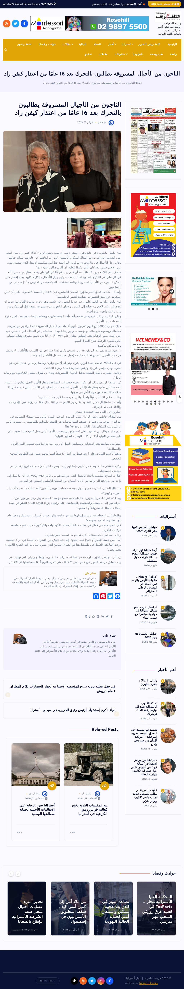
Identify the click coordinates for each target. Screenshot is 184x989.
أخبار (111, 48)
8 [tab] (143, 406)
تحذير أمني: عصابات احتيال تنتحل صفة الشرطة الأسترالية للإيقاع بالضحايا (70, 916)
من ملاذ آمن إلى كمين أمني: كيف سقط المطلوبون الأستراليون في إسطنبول (115, 916)
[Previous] (11, 877)
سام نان (102, 126)
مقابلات (103, 58)
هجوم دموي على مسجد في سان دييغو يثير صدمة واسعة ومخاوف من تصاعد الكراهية (27, 916)
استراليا (126, 48)
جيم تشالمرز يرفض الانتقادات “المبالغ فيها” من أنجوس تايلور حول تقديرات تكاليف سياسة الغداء (144, 771)
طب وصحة (156, 58)
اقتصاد (97, 48)
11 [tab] (159, 408)
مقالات (67, 48)
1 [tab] (157, 313)
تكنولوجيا (138, 58)
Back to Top (46, 985)
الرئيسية (172, 48)
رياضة (173, 58)
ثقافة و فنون (24, 48)
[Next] (18, 877)
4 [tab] (159, 406)
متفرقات (120, 58)
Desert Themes (148, 987)
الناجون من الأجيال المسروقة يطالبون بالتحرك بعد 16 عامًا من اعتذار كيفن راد (90, 87)
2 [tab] (153, 313)
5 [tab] (155, 406)
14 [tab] (147, 408)
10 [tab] (134, 406)
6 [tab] (151, 406)
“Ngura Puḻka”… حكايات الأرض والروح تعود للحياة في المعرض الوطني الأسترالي (144, 588)
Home (138, 87)
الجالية (82, 48)
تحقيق (88, 58)
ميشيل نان (86, 798)
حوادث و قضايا (47, 48)
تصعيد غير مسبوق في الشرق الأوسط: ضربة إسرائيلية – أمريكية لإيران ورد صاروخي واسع (144, 741)
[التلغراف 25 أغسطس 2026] (153, 144)
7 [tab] (147, 406)
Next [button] (171, 294)
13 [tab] (151, 408)
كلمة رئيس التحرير (149, 48)
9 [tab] (139, 406)
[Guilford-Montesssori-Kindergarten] (153, 229)
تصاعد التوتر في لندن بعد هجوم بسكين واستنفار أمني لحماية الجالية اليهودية (158, 916)
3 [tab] (149, 313)
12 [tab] (155, 408)
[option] (156, 913)
